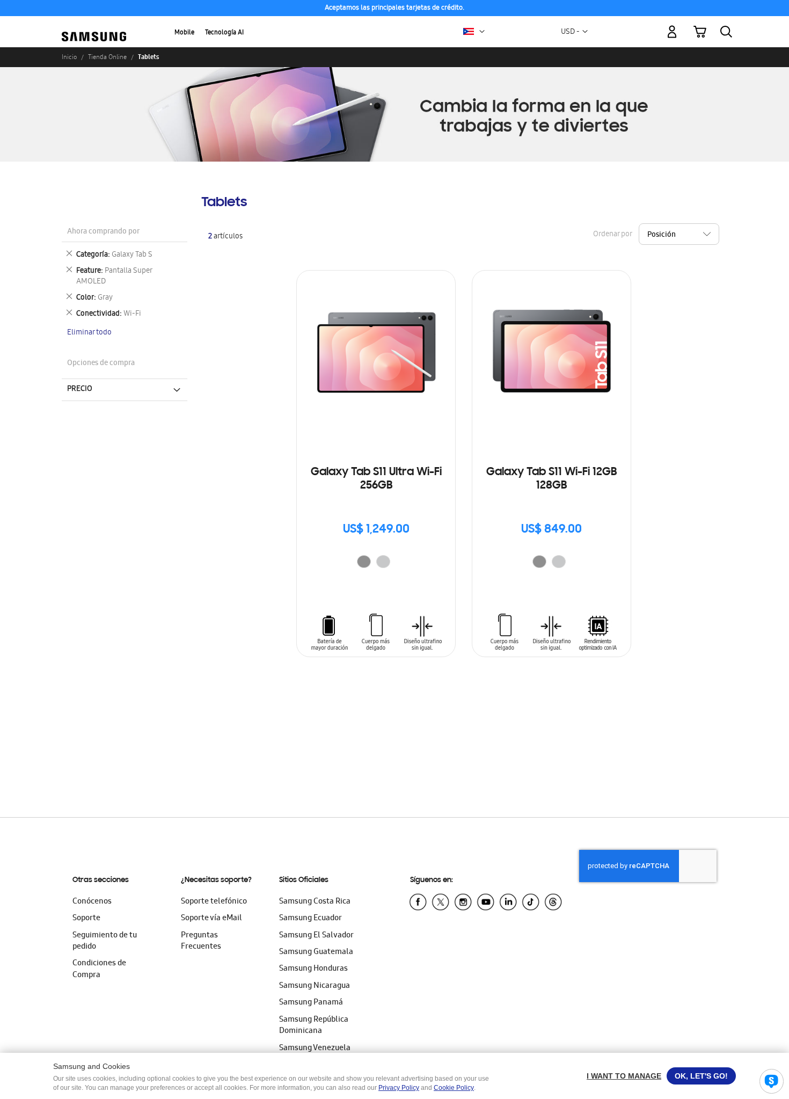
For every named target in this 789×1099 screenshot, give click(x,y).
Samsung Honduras (313, 969)
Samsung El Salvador (316, 935)
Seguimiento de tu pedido (104, 941)
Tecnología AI (224, 33)
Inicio (69, 57)
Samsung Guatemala (316, 952)
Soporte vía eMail (211, 918)
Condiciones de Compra (99, 969)
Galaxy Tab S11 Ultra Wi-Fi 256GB (376, 479)
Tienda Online (107, 57)
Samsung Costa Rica (314, 902)
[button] (482, 32)
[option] (364, 561)
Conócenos (92, 902)
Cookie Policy (454, 1087)
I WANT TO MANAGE (624, 1076)
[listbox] (376, 563)
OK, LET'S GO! (701, 1076)
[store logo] (94, 25)
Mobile (184, 33)
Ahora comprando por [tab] (103, 232)
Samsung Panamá (311, 1002)
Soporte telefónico (214, 902)
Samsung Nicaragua (314, 986)
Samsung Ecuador (310, 918)
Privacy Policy (398, 1087)
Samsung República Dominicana (313, 1026)
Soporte (86, 918)
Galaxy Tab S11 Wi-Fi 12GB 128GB (551, 479)
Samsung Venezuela (314, 1048)
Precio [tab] (79, 389)
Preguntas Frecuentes (201, 941)
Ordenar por (612, 234)
